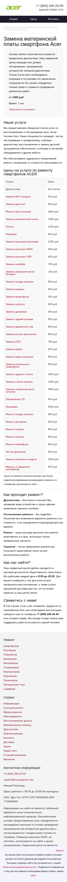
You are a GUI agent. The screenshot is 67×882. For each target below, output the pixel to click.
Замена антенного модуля (21, 459)
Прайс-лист (10, 750)
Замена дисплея (15, 204)
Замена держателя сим (19, 326)
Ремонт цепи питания (18, 211)
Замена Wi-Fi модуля (18, 196)
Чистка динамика (16, 451)
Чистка (10, 226)
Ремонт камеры (15, 429)
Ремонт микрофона (17, 444)
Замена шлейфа (15, 264)
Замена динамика (16, 311)
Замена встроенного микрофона (18, 365)
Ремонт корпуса (15, 436)
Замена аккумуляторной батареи (20, 273)
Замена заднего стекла (19, 374)
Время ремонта (13, 712)
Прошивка (12, 406)
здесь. (33, 875)
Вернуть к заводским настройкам (18, 468)
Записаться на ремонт (22, 109)
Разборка (11, 234)
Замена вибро (14, 349)
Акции (7, 746)
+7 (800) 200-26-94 (49, 6)
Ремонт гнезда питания (19, 414)
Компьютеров (11, 671)
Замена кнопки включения (21, 334)
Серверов (9, 688)
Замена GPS (13, 341)
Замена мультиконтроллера (22, 241)
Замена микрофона (17, 296)
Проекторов (10, 680)
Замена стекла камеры (19, 381)
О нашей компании (15, 755)
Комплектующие (13, 733)
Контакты (53, 19)
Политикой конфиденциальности (20, 867)
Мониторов (10, 658)
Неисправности (13, 716)
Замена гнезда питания (19, 281)
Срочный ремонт (13, 707)
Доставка (9, 742)
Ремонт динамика (16, 421)
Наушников (10, 676)
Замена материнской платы (22, 219)
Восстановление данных (18, 720)
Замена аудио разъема (19, 356)
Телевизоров (11, 667)
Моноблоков (11, 663)
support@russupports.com (19, 779)
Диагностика (11, 729)
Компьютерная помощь (17, 725)
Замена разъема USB (18, 256)
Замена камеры (15, 289)
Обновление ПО (15, 399)
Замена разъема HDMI (19, 249)
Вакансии (9, 759)
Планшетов (10, 654)
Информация (11, 703)
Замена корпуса (15, 304)
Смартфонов (11, 646)
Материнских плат (14, 684)
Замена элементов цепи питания (20, 390)
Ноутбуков (10, 650)
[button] (60, 850)
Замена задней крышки (19, 319)
